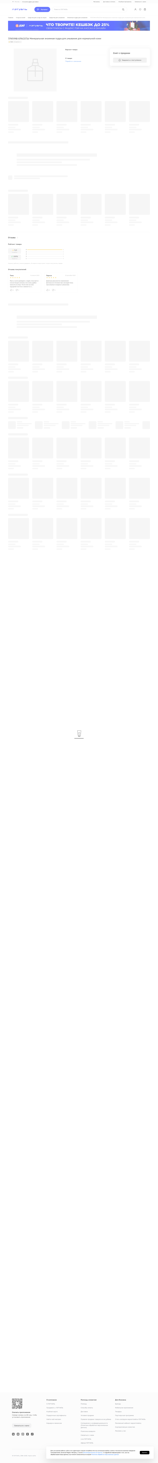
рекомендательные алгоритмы (93, 1452)
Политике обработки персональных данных (105, 1454)
